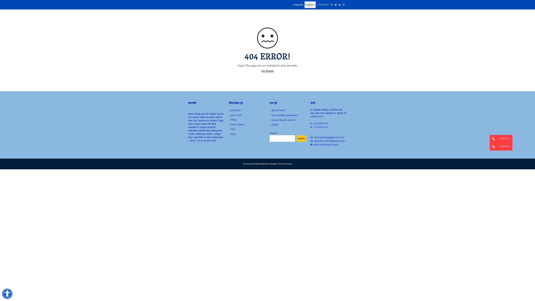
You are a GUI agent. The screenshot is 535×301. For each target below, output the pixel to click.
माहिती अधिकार (238, 125)
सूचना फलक (236, 115)
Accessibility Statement (284, 115)
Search (273, 133)
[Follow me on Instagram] (344, 5)
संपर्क (233, 134)
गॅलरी (233, 130)
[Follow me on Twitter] (336, 5)
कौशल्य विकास (278, 111)
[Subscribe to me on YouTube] (340, 5)
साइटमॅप (274, 125)
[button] (494, 147)
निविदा (234, 120)
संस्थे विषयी (236, 111)
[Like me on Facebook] (332, 5)
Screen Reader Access (283, 120)
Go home (267, 71)
